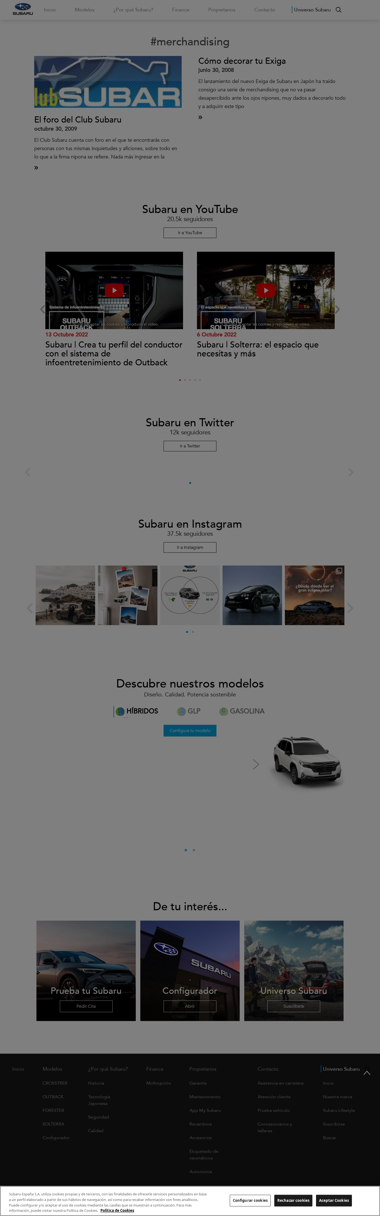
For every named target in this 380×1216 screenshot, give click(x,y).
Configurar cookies (250, 1200)
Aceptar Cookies (334, 1200)
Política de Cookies (117, 1210)
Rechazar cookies (293, 1200)
